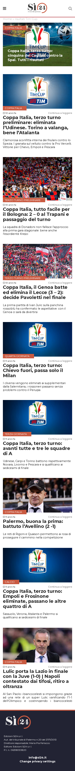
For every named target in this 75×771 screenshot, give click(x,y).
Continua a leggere (60, 113)
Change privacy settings (37, 761)
